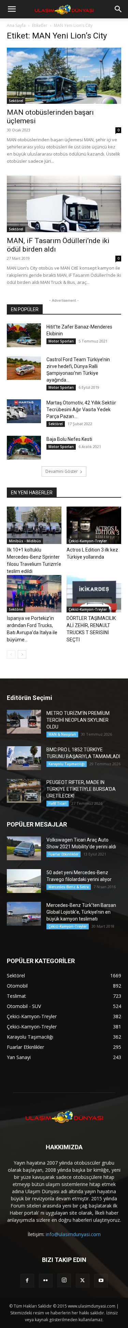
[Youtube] (101, 1280)
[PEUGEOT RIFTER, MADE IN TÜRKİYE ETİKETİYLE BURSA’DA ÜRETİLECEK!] (24, 791)
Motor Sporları (61, 341)
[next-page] (22, 654)
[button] (12, 9)
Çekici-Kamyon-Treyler (88, 541)
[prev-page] (11, 654)
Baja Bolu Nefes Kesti (69, 439)
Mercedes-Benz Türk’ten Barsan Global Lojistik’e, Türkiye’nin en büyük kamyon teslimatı (81, 912)
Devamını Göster (61, 471)
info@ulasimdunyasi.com (73, 1234)
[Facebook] (27, 1280)
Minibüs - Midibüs (25, 541)
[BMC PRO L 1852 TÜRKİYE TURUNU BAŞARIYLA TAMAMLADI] (24, 758)
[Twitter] (82, 1280)
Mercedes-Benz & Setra (68, 886)
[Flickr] (46, 1280)
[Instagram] (64, 1280)
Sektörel (16, 100)
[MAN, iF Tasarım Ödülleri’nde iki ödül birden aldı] (64, 204)
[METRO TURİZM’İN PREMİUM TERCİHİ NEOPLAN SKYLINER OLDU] (24, 722)
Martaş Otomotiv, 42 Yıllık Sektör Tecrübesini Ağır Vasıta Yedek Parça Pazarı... (81, 409)
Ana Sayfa (16, 25)
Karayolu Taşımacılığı (66, 764)
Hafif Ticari (57, 803)
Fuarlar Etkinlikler (63, 854)
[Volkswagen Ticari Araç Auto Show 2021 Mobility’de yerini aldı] (24, 848)
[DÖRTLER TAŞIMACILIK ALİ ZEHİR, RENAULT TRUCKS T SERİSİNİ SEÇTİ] (94, 593)
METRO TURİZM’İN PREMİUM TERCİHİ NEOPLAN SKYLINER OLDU (78, 720)
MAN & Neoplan (62, 734)
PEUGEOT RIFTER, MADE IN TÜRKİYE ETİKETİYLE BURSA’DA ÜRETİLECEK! (81, 789)
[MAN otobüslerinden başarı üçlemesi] (64, 76)
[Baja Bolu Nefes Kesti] (24, 448)
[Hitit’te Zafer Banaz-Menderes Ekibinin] (24, 335)
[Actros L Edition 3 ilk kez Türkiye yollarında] (94, 525)
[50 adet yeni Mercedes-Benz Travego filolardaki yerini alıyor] (24, 881)
